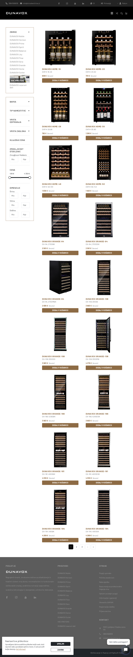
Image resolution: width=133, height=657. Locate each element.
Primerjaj (107, 3)
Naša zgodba (104, 582)
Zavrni (60, 650)
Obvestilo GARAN (106, 602)
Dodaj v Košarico (60, 80)
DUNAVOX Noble (17, 36)
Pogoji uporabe (105, 573)
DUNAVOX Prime (17, 43)
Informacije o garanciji (108, 598)
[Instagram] (67, 3)
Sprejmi (60, 644)
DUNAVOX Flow (16, 58)
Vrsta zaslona (18, 131)
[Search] (122, 13)
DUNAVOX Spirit (17, 47)
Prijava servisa (105, 611)
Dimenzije (15, 188)
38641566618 (13, 3)
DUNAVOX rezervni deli (18, 86)
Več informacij (21, 649)
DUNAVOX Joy (16, 54)
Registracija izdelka (106, 607)
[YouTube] (75, 3)
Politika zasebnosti (106, 578)
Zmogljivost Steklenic (16, 150)
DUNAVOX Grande (18, 65)
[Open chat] (126, 650)
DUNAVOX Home (17, 69)
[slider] (9, 177)
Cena (12, 170)
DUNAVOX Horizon (18, 40)
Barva (13, 101)
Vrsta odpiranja (15, 120)
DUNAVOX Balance (18, 51)
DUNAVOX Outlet (17, 72)
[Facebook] (59, 3)
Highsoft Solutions (119, 653)
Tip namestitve (18, 110)
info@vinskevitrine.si (31, 3)
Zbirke (13, 32)
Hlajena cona (17, 140)
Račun (124, 3)
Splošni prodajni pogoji (108, 593)
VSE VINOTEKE (63, 622)
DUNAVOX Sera (16, 62)
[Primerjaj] (117, 13)
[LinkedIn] (83, 3)
